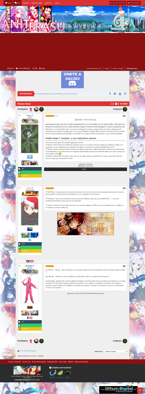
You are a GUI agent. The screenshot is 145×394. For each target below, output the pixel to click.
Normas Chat (26, 362)
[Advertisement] (72, 49)
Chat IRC (26, 3)
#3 (124, 266)
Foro (18, 3)
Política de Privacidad (81, 362)
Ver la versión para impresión (28, 350)
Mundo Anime (132, 68)
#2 (124, 188)
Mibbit (67, 377)
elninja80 (28, 266)
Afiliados (70, 362)
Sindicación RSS (52, 362)
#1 (124, 116)
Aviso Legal (62, 362)
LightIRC (53, 377)
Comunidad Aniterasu (93, 68)
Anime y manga (117, 68)
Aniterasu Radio (37, 3)
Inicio (9, 3)
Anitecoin (48, 3)
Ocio (106, 68)
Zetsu (29, 115)
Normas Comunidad (14, 362)
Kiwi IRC (60, 377)
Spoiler (84, 169)
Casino (57, 3)
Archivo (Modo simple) (39, 362)
